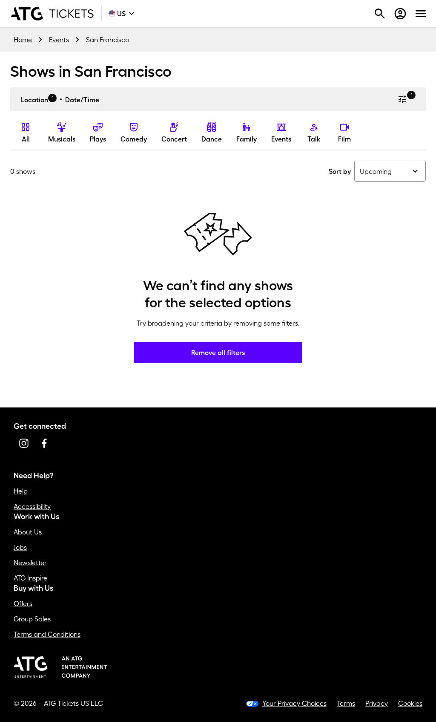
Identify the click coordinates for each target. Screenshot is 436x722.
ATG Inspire (30, 578)
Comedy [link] (133, 139)
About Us (28, 532)
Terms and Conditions (47, 634)
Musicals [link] (61, 139)
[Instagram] (24, 443)
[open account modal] (400, 13)
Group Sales (32, 619)
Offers (23, 603)
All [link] (26, 139)
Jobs (20, 547)
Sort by (340, 171)
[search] (380, 13)
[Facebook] (44, 443)
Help (21, 491)
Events (59, 39)
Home (23, 39)
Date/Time (82, 100)
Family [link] (246, 139)
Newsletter (30, 562)
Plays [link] (98, 139)
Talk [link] (314, 139)
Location (34, 100)
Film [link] (344, 139)
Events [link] (281, 139)
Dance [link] (211, 139)
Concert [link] (174, 139)
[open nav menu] (420, 13)
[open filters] (402, 99)
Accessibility (32, 506)
